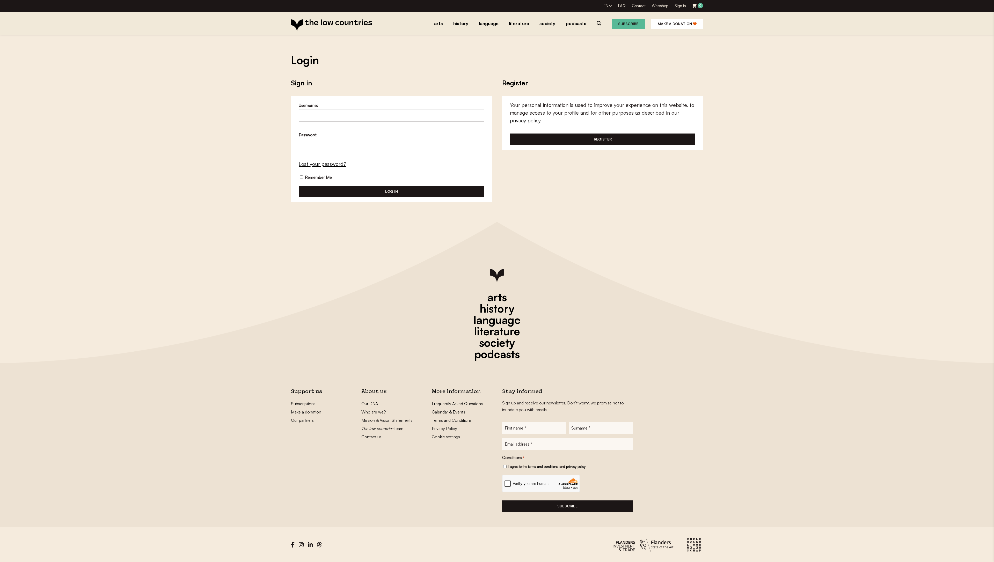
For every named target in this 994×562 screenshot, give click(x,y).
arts (497, 297)
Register (603, 139)
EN (606, 5)
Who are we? (373, 412)
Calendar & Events (448, 412)
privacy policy (525, 120)
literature (497, 331)
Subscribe (628, 23)
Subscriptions (303, 403)
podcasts (497, 354)
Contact (639, 5)
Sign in (680, 5)
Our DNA (369, 403)
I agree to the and (547, 466)
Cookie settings (446, 436)
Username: (308, 105)
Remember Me (318, 177)
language (497, 320)
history (497, 308)
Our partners (302, 420)
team (382, 428)
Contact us (371, 436)
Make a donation (675, 23)
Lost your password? (322, 164)
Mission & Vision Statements (386, 420)
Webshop (660, 5)
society (497, 342)
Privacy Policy (444, 428)
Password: (308, 134)
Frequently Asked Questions (457, 403)
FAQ (622, 5)
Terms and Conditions (452, 420)
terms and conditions (543, 466)
